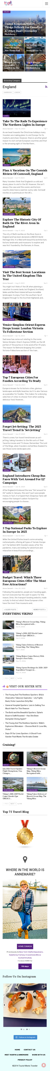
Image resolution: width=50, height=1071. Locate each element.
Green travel (8, 523)
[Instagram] (44, 1023)
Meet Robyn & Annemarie (16, 1055)
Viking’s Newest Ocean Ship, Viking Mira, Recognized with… (30, 622)
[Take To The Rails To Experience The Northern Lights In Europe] (17, 108)
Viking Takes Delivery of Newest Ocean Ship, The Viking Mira (29, 645)
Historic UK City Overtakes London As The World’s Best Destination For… (13, 68)
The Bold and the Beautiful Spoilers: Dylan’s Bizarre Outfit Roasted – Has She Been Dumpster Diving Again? (24, 715)
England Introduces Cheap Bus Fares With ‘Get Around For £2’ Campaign (24, 479)
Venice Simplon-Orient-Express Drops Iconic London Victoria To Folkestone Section (24, 328)
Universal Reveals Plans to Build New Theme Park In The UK (13, 49)
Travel (6, 572)
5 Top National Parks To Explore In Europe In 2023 (25, 529)
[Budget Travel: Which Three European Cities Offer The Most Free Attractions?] (17, 564)
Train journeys (9, 319)
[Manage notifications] (44, 1065)
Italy (30, 958)
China (25, 958)
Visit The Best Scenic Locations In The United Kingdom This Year (24, 275)
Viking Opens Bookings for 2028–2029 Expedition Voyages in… (31, 668)
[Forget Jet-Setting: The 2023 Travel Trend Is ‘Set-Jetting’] (17, 413)
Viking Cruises (32, 765)
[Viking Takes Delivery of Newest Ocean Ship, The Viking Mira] (8, 648)
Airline (6, 765)
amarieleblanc (24, 986)
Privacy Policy (25, 1060)
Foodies (6, 372)
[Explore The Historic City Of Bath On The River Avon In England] (17, 206)
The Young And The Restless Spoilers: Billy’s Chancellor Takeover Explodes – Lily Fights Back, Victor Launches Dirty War (24, 698)
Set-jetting (7, 421)
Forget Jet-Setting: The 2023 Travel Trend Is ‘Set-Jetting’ (22, 428)
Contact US (29, 1050)
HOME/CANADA (25, 946)
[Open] (25, 1005)
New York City (25, 952)
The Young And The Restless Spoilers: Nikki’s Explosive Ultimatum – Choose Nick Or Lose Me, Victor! (26, 726)
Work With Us (38, 1055)
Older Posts (10, 610)
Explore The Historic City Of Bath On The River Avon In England (22, 222)
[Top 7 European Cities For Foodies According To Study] (17, 364)
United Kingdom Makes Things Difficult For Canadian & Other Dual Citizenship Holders (23, 29)
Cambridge (8, 92)
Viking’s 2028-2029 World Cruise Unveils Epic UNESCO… (29, 634)
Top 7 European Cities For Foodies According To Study (22, 379)
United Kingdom (9, 214)
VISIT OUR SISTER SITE (25, 686)
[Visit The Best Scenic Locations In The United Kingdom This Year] (17, 259)
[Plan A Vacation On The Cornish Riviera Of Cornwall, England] (17, 157)
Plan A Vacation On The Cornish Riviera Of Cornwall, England (25, 172)
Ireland (34, 955)
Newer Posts (39, 610)
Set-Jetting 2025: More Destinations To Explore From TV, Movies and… (34, 50)
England (6, 12)
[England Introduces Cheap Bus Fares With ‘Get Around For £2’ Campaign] (17, 463)
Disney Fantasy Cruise (22, 955)
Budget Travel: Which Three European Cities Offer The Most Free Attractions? (24, 580)
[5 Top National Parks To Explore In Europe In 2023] (17, 515)
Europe (6, 116)
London (17, 92)
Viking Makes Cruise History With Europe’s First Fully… (30, 657)
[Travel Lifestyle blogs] (25, 835)
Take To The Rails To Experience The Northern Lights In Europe (25, 122)
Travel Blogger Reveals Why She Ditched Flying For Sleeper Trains (34, 68)
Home (17, 1050)
